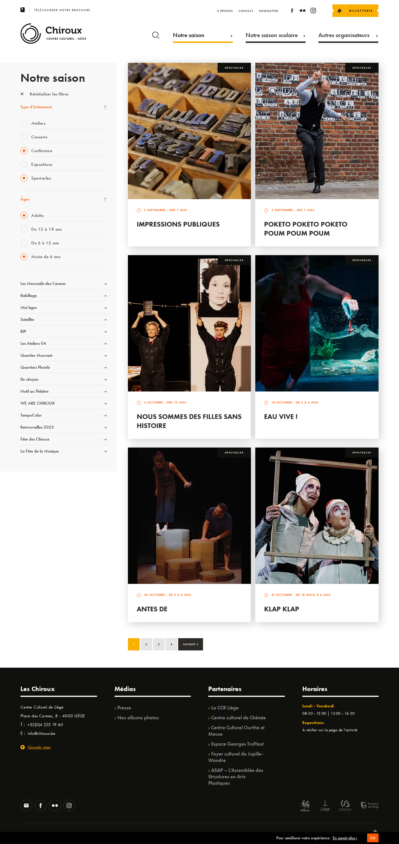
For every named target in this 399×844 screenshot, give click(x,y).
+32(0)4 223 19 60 (45, 725)
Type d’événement (36, 107)
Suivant (191, 644)
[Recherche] (156, 33)
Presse (124, 707)
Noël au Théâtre (34, 391)
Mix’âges (28, 307)
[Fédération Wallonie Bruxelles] (345, 806)
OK (373, 838)
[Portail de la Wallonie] (305, 806)
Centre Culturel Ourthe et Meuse (236, 730)
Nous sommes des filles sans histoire (189, 421)
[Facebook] (292, 11)
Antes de (152, 608)
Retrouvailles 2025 (37, 427)
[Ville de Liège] (325, 806)
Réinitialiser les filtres (49, 94)
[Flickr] (302, 11)
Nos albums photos (138, 717)
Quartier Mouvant (36, 355)
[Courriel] (26, 806)
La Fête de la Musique (39, 451)
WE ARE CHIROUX (37, 403)
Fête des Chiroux (34, 439)
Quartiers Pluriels (35, 367)
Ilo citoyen (29, 379)
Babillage (28, 295)
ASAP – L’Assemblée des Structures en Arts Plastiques (235, 776)
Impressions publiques (178, 224)
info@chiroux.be (41, 733)
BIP (23, 331)
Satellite (27, 319)
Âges (24, 199)
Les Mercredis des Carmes (42, 283)
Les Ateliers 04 (33, 343)
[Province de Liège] (365, 806)
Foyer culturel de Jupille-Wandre (235, 757)
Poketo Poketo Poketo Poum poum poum (305, 229)
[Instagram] (313, 11)
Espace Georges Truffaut (237, 744)
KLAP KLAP (281, 608)
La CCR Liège (225, 707)
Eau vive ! (281, 416)
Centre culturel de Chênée (238, 717)
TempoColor (31, 415)
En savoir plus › (345, 838)
